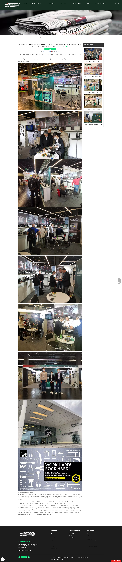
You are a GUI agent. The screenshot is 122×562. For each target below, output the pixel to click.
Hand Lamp (72, 536)
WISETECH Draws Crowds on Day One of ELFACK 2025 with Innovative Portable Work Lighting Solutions (93, 92)
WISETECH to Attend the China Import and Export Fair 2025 (93, 61)
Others (70, 540)
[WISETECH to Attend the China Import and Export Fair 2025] (93, 54)
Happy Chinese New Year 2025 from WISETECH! (93, 76)
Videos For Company (92, 544)
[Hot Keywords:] (115, 4)
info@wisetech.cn (25, 541)
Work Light (71, 533)
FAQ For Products (91, 542)
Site (67, 46)
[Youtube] (26, 557)
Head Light (71, 538)
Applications (54, 540)
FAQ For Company (91, 540)
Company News (91, 533)
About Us (53, 538)
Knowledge (54, 548)
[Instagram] (24, 557)
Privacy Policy (59, 559)
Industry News (90, 536)
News (52, 544)
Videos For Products (92, 546)
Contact (53, 546)
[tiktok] (29, 557)
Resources (53, 542)
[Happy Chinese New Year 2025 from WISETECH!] (93, 69)
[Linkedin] (19, 557)
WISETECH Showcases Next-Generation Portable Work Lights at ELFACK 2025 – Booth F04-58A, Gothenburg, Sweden (93, 109)
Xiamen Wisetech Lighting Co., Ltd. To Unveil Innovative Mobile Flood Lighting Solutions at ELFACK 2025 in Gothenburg (93, 124)
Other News (90, 538)
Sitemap (53, 559)
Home (52, 533)
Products (53, 536)
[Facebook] (22, 557)
